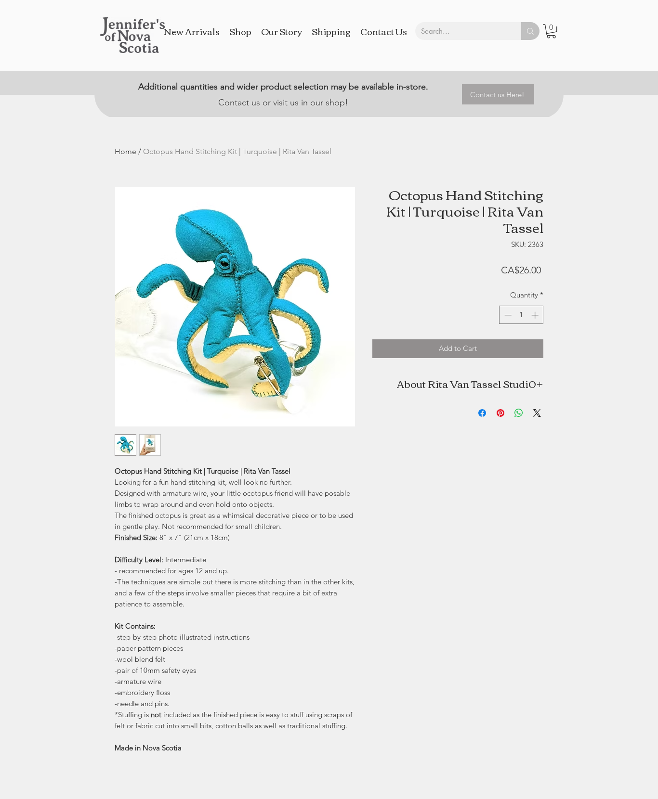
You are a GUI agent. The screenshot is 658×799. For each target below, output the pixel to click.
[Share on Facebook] (482, 413)
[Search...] (530, 31)
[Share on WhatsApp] (519, 413)
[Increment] (535, 315)
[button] (551, 31)
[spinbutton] (521, 315)
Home (125, 151)
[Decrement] (506, 315)
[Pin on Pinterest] (500, 413)
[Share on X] (537, 413)
